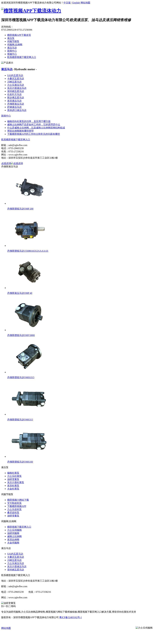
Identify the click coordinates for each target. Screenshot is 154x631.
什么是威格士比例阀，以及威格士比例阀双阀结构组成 (36, 127)
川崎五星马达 (14, 81)
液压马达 (12, 47)
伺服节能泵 (13, 41)
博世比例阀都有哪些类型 (20, 131)
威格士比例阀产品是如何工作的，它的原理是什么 (33, 124)
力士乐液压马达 (15, 85)
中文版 (67, 2)
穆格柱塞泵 (13, 473)
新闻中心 (12, 51)
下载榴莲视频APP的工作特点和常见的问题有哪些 (33, 134)
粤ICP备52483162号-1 (70, 617)
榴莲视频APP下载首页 (19, 35)
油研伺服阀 (13, 533)
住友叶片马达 (14, 94)
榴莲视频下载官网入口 (19, 527)
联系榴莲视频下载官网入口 (21, 57)
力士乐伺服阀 (14, 530)
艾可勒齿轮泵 (14, 503)
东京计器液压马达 (16, 88)
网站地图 (85, 2)
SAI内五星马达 (15, 75)
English (76, 2)
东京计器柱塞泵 (15, 482)
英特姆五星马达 (15, 91)
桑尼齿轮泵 (13, 512)
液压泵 (10, 38)
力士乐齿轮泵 (14, 509)
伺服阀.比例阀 (14, 44)
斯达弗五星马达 (15, 97)
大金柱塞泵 (13, 488)
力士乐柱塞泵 (14, 476)
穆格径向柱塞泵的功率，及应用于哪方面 (29, 121)
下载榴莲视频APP (16, 506)
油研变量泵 (13, 479)
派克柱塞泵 (13, 485)
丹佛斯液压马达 (15, 104)
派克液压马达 (14, 100)
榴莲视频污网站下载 (18, 500)
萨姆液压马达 (14, 107)
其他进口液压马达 (16, 110)
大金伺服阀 (13, 542)
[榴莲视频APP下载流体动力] (31, 10)
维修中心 (12, 54)
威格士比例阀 (14, 536)
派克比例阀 (13, 539)
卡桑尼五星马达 (15, 78)
